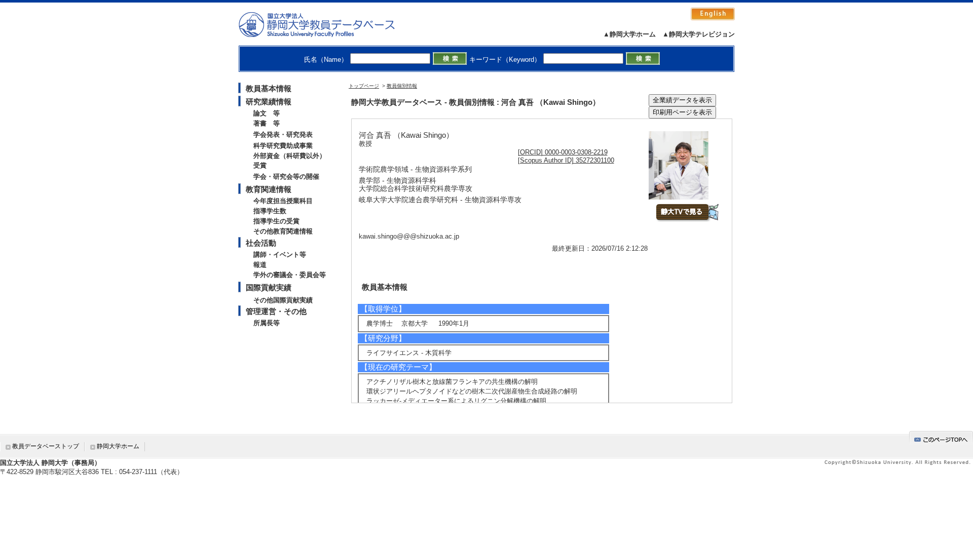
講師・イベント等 (279, 254)
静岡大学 (327, 24)
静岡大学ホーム (118, 446)
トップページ (364, 86)
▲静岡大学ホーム (629, 34)
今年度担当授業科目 (283, 201)
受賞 (260, 165)
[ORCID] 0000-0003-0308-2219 (563, 152)
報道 (260, 264)
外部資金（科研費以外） (289, 156)
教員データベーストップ (45, 446)
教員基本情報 (268, 88)
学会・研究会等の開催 (286, 176)
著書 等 (266, 123)
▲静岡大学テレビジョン (698, 34)
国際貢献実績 (268, 287)
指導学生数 (269, 211)
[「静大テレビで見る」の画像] (687, 219)
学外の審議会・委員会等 (289, 275)
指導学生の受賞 (276, 221)
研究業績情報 (268, 101)
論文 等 (266, 113)
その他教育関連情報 (283, 231)
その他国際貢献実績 (283, 300)
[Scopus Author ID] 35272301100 (566, 160)
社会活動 (261, 243)
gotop (941, 438)
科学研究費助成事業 (283, 145)
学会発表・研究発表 (283, 134)
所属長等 (266, 323)
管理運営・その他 (276, 311)
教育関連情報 (268, 189)
